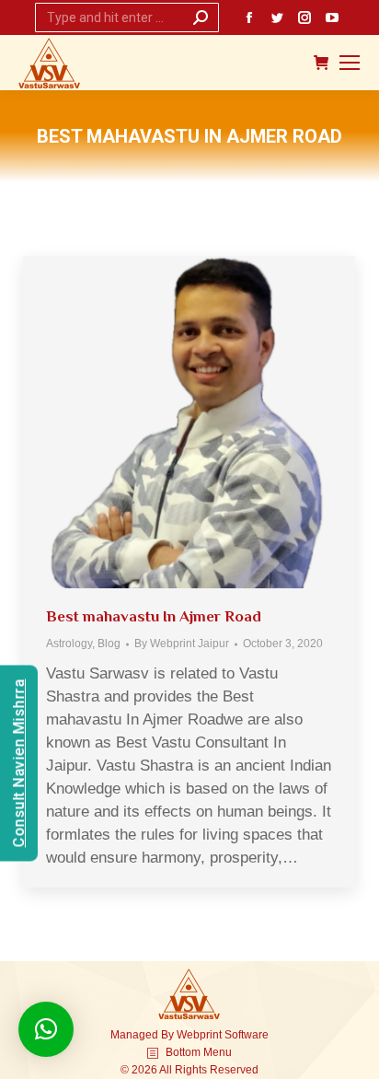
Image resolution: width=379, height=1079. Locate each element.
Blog (109, 643)
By (181, 643)
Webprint (199, 1034)
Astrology (69, 643)
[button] (46, 1029)
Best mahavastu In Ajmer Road (153, 616)
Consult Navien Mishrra (19, 763)
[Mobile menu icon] (350, 63)
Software (246, 1034)
